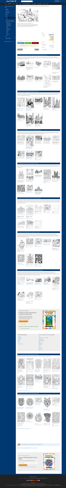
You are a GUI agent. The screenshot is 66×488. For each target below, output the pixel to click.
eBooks (44, 3)
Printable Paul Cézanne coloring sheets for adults (33, 198)
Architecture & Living (51, 34)
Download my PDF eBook (23, 321)
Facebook (30, 476)
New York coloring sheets (46, 109)
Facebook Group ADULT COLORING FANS (35, 444)
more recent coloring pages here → (25, 390)
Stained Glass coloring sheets (21, 193)
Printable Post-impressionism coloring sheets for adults (33, 270)
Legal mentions (38, 478)
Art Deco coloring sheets (20, 110)
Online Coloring (34, 3)
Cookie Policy (41, 478)
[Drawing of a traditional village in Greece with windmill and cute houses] (38, 66)
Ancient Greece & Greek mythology (43, 337)
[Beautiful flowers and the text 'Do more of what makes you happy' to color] (56, 422)
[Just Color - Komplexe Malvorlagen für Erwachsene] (34, 480)
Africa (39, 336)
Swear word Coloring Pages (56, 405)
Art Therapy (19, 337)
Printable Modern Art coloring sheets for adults (32, 232)
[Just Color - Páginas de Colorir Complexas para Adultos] (35, 480)
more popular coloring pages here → (26, 428)
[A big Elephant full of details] (47, 422)
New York (7, 30)
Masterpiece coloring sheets (29, 148)
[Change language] (60, 1)
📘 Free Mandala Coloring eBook (9, 41)
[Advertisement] (28, 33)
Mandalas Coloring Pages (30, 408)
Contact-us (35, 478)
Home (6, 3)
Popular (17, 3)
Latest (14, 3)
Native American (8, 29)
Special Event (20, 338)
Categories (9, 3)
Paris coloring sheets (54, 181)
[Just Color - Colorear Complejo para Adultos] (32, 480)
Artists (20, 3)
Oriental (7, 31)
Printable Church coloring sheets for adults (31, 163)
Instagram (35, 476)
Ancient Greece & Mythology (9, 20)
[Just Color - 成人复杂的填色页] (37, 480)
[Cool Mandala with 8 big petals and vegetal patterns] (30, 419)
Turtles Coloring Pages (38, 404)
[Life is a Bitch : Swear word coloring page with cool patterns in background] (56, 402)
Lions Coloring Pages (20, 408)
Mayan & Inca (8, 28)
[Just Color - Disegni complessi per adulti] (31, 480)
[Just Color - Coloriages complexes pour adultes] (29, 480)
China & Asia (40, 338)
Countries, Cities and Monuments (10, 21)
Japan (7, 27)
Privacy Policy (34, 466)
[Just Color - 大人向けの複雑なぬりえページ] (38, 480)
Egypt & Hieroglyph (8, 23)
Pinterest (33, 476)
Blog (47, 3)
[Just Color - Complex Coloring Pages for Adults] (28, 480)
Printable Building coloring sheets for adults (32, 91)
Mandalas (19, 336)
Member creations (39, 3)
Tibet (6, 35)
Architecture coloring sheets (29, 181)
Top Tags (32, 478)
